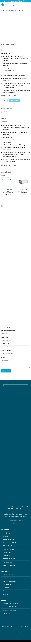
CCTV (2, 42)
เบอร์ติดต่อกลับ (5, 344)
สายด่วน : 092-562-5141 (10, 607)
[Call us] (16, 624)
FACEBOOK (6, 613)
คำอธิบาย (3, 118)
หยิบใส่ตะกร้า (15, 100)
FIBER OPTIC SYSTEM (9, 549)
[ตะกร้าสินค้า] (28, 4)
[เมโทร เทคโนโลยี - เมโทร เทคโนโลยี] (15, 4)
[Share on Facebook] (2, 112)
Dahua (7, 108)
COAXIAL (6, 536)
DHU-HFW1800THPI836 (8, 191)
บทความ (5, 594)
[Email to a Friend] (5, 112)
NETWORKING (7, 562)
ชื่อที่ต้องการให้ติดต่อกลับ (8, 331)
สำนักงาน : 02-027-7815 (10, 604)
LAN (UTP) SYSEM (8, 533)
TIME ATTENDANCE (9, 565)
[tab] (15, 118)
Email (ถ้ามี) (4, 337)
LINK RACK (6, 556)
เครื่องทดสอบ (7, 584)
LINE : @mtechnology (9, 610)
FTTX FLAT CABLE (9, 559)
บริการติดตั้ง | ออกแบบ (9, 578)
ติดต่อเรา (5, 591)
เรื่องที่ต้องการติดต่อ (6, 350)
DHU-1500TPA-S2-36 (23, 191)
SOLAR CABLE (7, 546)
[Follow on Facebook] (14, 624)
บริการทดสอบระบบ (8, 575)
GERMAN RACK (7, 552)
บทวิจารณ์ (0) (4, 121)
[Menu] (2, 4)
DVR (7, 42)
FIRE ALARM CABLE (9, 539)
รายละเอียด (4, 357)
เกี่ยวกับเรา (6, 588)
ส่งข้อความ (6, 371)
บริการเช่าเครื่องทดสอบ (9, 581)
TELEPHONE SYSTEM (9, 543)
